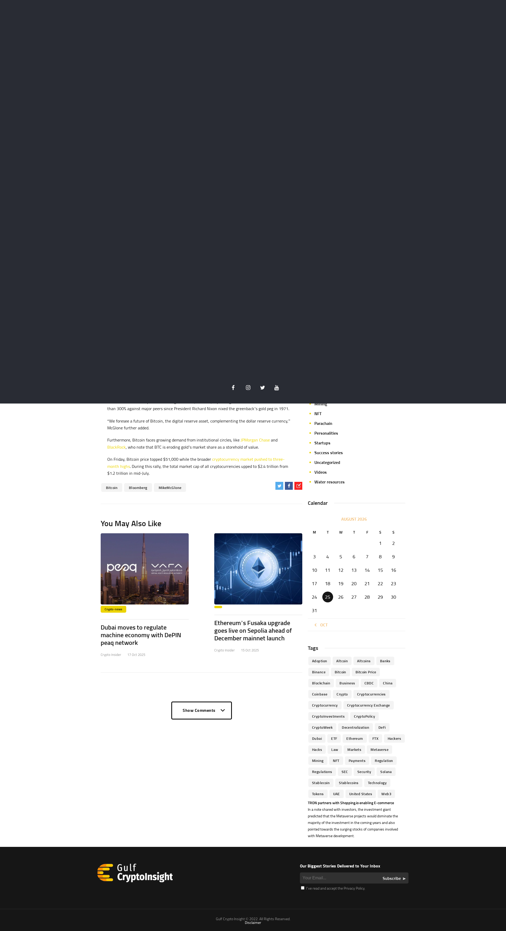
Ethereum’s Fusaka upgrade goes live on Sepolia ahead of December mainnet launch (253, 630)
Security (364, 771)
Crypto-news (113, 609)
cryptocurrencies (371, 694)
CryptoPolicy (364, 716)
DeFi (382, 727)
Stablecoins (349, 782)
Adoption (319, 661)
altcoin (342, 661)
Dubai (317, 738)
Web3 (386, 793)
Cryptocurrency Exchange (368, 705)
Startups (322, 443)
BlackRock (116, 447)
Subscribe (392, 878)
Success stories (328, 452)
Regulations (322, 771)
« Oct (322, 625)
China (387, 683)
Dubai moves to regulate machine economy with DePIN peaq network (141, 634)
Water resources (329, 482)
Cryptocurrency (325, 705)
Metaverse (379, 749)
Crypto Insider (111, 654)
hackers (394, 738)
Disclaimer (253, 922)
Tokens (318, 793)
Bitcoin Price (366, 672)
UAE (336, 793)
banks (385, 661)
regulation (384, 760)
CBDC (369, 683)
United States (360, 793)
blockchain (321, 683)
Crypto (342, 694)
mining (318, 760)
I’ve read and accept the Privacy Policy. (335, 888)
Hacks (317, 749)
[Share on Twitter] (279, 486)
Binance (318, 672)
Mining (320, 404)
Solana (386, 771)
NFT (318, 413)
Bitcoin (112, 487)
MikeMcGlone (170, 487)
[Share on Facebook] (289, 486)
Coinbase (319, 694)
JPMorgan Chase (255, 440)
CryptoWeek (322, 727)
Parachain (323, 423)
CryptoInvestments (328, 716)
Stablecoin (321, 782)
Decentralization (355, 727)
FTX (375, 738)
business (347, 683)
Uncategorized (327, 462)
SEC (345, 771)
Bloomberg (138, 487)
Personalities (326, 433)
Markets (354, 749)
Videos (320, 472)
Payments (357, 760)
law (334, 749)
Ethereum (354, 738)
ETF (334, 738)
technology (377, 782)
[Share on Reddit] (298, 486)
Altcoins (364, 661)
